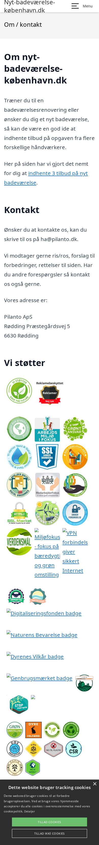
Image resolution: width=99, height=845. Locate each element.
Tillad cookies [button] (49, 822)
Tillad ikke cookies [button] (49, 833)
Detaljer (29, 811)
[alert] (49, 812)
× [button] (94, 784)
